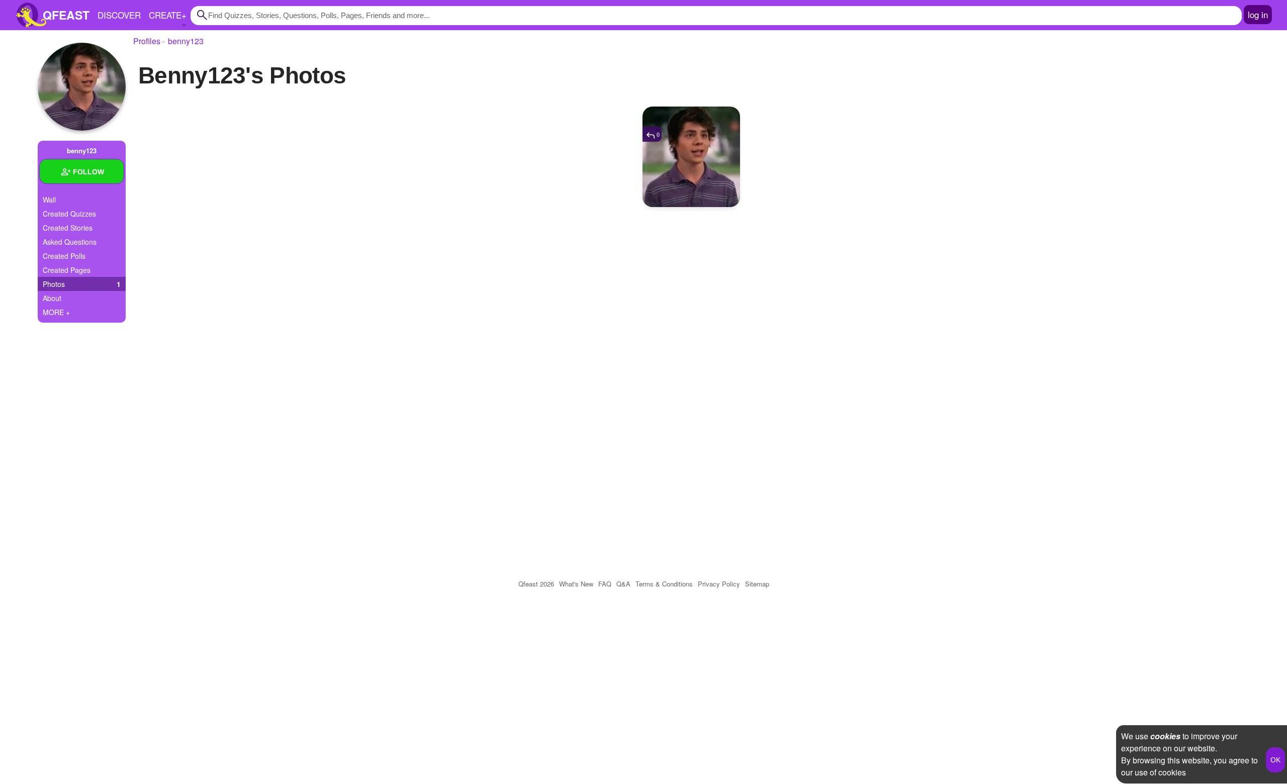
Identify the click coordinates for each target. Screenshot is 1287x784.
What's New (576, 584)
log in (1258, 14)
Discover (119, 15)
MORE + (56, 312)
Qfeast (536, 584)
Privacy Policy (719, 584)
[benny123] (82, 87)
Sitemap (757, 584)
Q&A (623, 584)
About (52, 298)
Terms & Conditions (664, 584)
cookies (1165, 736)
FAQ (604, 584)
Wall (49, 199)
